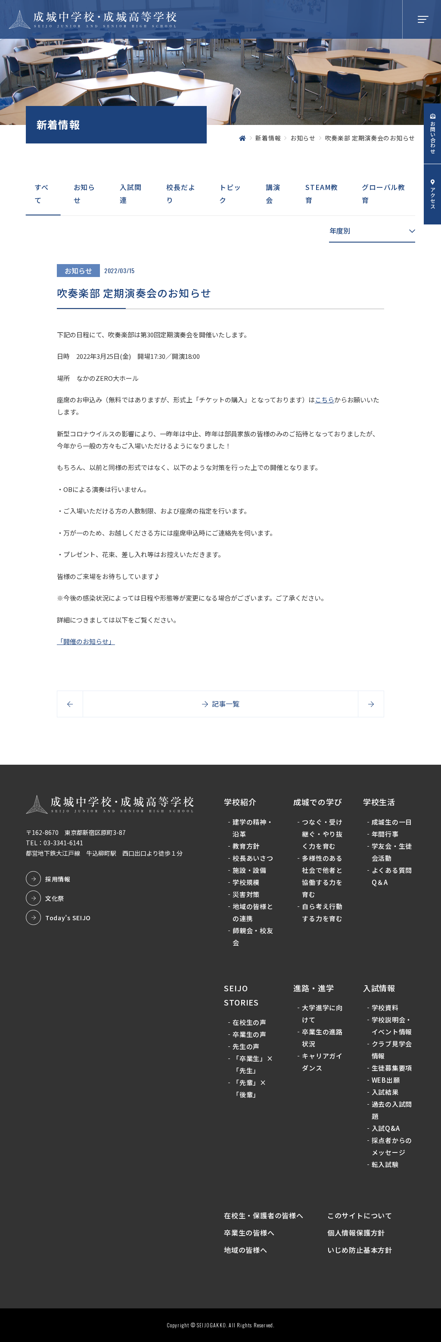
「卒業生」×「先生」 (253, 1064)
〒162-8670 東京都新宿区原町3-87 (76, 832)
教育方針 (246, 845)
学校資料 (385, 1007)
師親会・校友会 (253, 936)
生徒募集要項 (392, 1067)
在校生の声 (250, 1022)
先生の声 (246, 1046)
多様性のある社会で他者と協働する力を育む (322, 876)
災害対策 (246, 894)
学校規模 (246, 882)
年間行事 (385, 833)
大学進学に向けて (322, 1013)
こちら (324, 399)
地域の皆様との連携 (253, 912)
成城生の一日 (392, 821)
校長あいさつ (253, 857)
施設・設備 (250, 870)
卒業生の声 (250, 1034)
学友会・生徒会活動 (392, 851)
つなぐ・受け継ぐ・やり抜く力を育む (322, 833)
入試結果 (385, 1091)
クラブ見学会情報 (392, 1049)
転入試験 (385, 1164)
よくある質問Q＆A (392, 876)
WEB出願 (386, 1079)
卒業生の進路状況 (322, 1037)
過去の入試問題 (392, 1110)
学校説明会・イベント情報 (392, 1025)
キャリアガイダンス (322, 1061)
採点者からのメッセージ (392, 1146)
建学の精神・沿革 (253, 827)
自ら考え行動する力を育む (322, 912)
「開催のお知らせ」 (86, 641)
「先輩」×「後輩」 (250, 1088)
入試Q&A (386, 1128)
